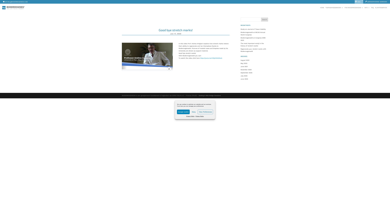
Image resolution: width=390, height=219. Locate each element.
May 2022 (244, 63)
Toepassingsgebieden (333, 7)
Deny (194, 112)
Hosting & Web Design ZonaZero (210, 95)
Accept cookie (183, 112)
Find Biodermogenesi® (352, 7)
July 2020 (244, 76)
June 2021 (244, 66)
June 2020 (244, 79)
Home (322, 7)
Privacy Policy (190, 116)
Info (366, 7)
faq (372, 7)
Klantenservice (381, 7)
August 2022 (245, 60)
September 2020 (246, 73)
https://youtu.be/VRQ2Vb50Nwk (211, 58)
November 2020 (246, 69)
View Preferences (205, 112)
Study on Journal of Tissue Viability (253, 29)
